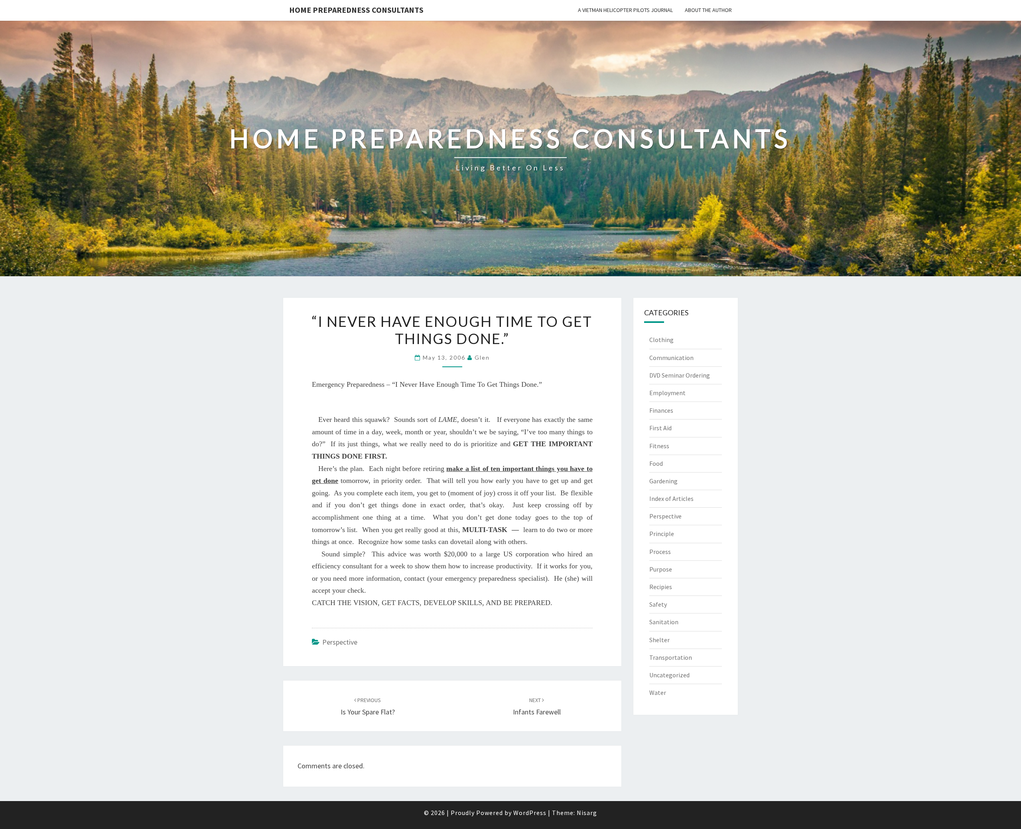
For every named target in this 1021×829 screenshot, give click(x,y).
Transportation (670, 657)
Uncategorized (669, 675)
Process (660, 552)
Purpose (660, 569)
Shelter (659, 640)
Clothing (661, 340)
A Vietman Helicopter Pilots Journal (625, 10)
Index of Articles (671, 499)
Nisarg (587, 813)
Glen (482, 357)
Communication (671, 358)
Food (656, 463)
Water (657, 692)
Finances (661, 410)
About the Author (708, 10)
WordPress (529, 813)
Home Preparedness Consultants (356, 10)
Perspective (339, 642)
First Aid (660, 428)
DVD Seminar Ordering (679, 375)
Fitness (659, 446)
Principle (661, 534)
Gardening (663, 481)
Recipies (660, 587)
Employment (667, 393)
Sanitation (663, 622)
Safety (658, 604)
